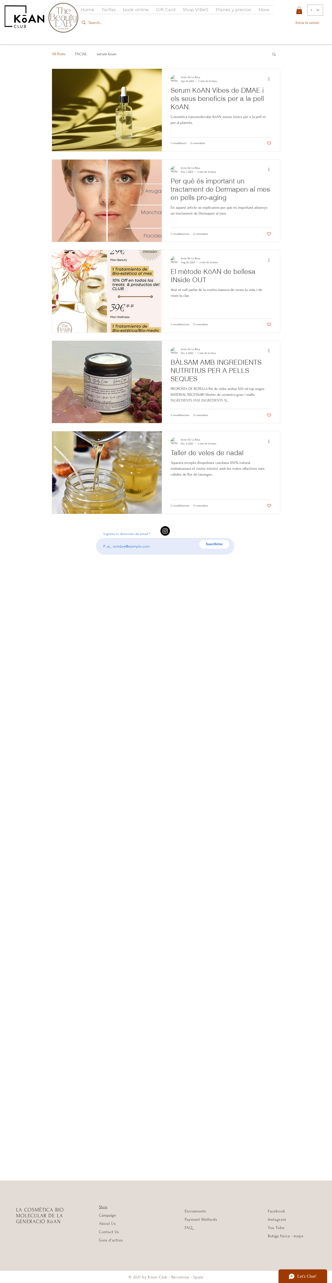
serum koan (106, 54)
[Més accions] (270, 79)
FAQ (188, 1227)
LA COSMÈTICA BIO (40, 1210)
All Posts (58, 54)
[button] (299, 10)
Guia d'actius (111, 1240)
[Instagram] (165, 531)
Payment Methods (201, 1219)
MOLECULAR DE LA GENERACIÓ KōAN (39, 1218)
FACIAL (81, 54)
